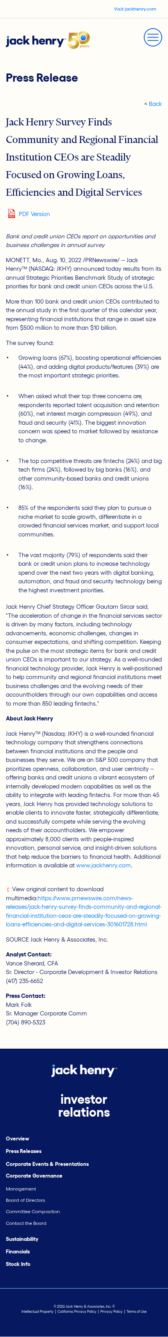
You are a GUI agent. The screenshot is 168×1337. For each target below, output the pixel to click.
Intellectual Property (37, 1312)
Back (155, 103)
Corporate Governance (34, 1176)
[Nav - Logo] (48, 39)
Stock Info (18, 1264)
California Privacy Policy (77, 1312)
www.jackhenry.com (103, 865)
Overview (17, 1139)
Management (21, 1188)
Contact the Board (26, 1223)
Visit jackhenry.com (135, 8)
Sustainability (22, 1239)
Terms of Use (137, 1312)
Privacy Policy (111, 1312)
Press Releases (23, 1151)
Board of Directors (25, 1200)
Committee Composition (33, 1211)
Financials (18, 1252)
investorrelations (84, 1105)
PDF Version (34, 214)
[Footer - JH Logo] (84, 1070)
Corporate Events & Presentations (47, 1164)
